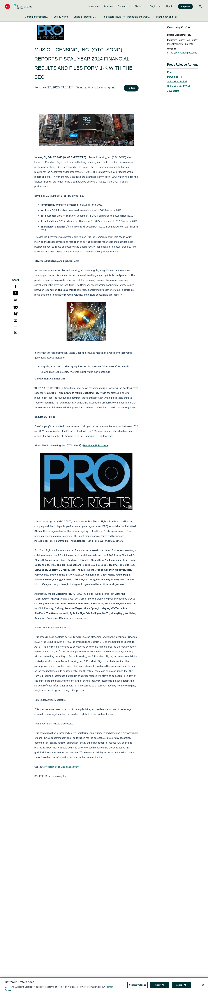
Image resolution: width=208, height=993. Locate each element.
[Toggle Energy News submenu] (70, 16)
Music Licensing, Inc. (102, 87)
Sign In (169, 6)
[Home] (18, 6)
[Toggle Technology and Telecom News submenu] (181, 16)
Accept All (181, 985)
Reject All (159, 985)
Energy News (61, 16)
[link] (93, 6)
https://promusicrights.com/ (182, 52)
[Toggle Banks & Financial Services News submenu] (99, 16)
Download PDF (175, 76)
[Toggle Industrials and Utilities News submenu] (152, 16)
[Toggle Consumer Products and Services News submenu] (50, 16)
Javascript (173, 91)
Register (185, 6)
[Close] (203, 984)
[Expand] (131, 143)
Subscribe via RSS (177, 81)
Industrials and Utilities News (138, 16)
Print (170, 72)
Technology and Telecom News (167, 16)
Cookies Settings (137, 985)
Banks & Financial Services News (85, 16)
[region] (104, 985)
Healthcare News (111, 16)
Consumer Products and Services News (36, 16)
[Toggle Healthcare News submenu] (123, 16)
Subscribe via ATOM (178, 86)
